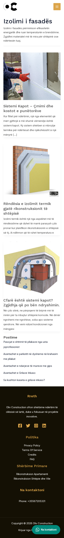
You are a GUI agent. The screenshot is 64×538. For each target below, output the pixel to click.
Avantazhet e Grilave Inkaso (19, 372)
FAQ (32, 459)
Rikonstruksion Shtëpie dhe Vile (32, 478)
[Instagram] (36, 426)
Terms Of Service (32, 450)
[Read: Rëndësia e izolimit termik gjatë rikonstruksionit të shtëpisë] (32, 170)
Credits (32, 454)
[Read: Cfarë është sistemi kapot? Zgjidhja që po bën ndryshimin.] (32, 267)
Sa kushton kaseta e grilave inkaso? (24, 380)
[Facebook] (20, 426)
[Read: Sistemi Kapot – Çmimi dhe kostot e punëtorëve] (32, 76)
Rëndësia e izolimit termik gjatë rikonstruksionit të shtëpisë (27, 209)
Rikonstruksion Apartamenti (32, 474)
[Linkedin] (44, 426)
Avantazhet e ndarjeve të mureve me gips (27, 365)
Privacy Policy (32, 445)
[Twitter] (28, 426)
